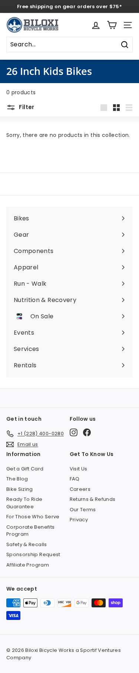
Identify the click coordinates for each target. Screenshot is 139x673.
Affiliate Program (27, 564)
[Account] (96, 25)
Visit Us (78, 468)
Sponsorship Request (33, 554)
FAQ (75, 478)
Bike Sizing (19, 489)
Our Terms (83, 509)
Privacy (79, 519)
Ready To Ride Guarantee (24, 503)
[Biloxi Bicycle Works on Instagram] (73, 432)
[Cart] (111, 25)
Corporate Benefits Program (30, 530)
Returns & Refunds (93, 499)
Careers (80, 489)
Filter (25, 107)
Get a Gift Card (24, 468)
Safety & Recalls (26, 544)
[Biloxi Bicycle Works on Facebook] (87, 432)
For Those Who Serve (33, 516)
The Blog (17, 478)
